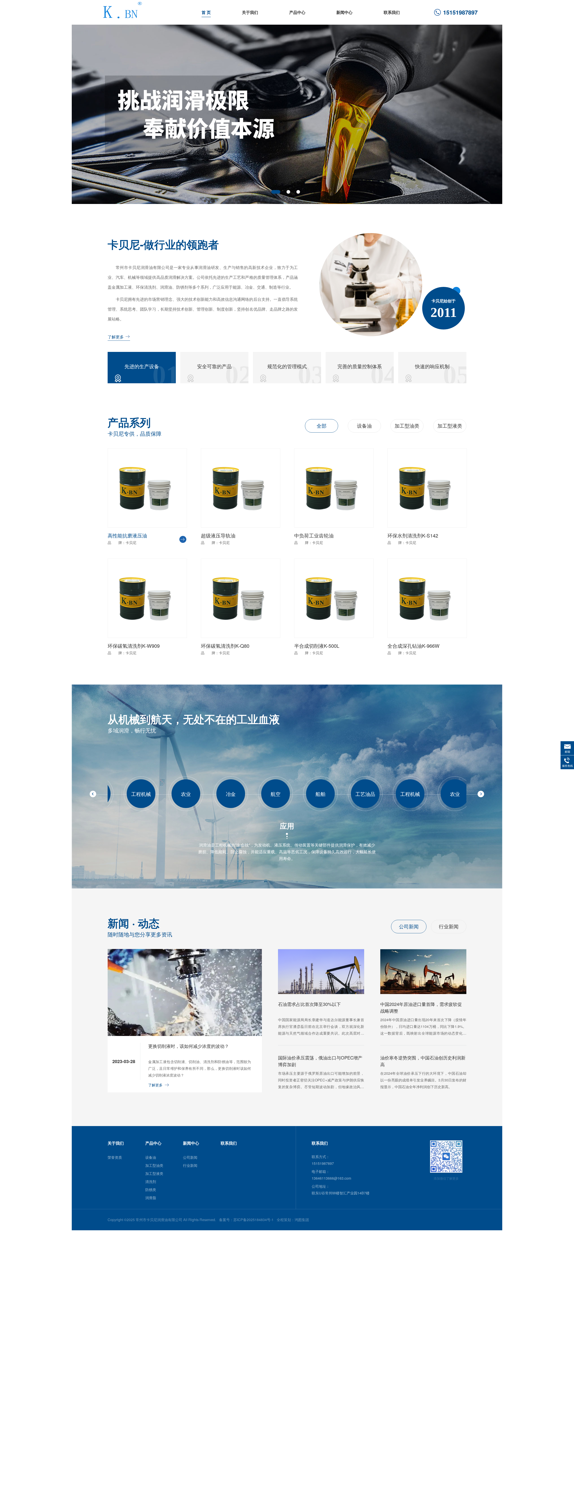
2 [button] (285, 192)
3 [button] (298, 192)
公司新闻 (409, 926)
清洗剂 (150, 1181)
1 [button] (273, 192)
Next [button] (493, 112)
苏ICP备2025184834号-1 (253, 1219)
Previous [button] (81, 112)
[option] (287, 114)
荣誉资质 (115, 1157)
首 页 (206, 12)
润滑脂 (150, 1197)
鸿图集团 (302, 1219)
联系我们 (392, 12)
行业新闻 (449, 926)
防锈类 (150, 1189)
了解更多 (116, 337)
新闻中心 (344, 12)
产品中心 (297, 12)
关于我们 (250, 12)
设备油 (364, 425)
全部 (321, 425)
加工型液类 (449, 425)
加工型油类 (407, 425)
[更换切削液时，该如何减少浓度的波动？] (185, 1034)
